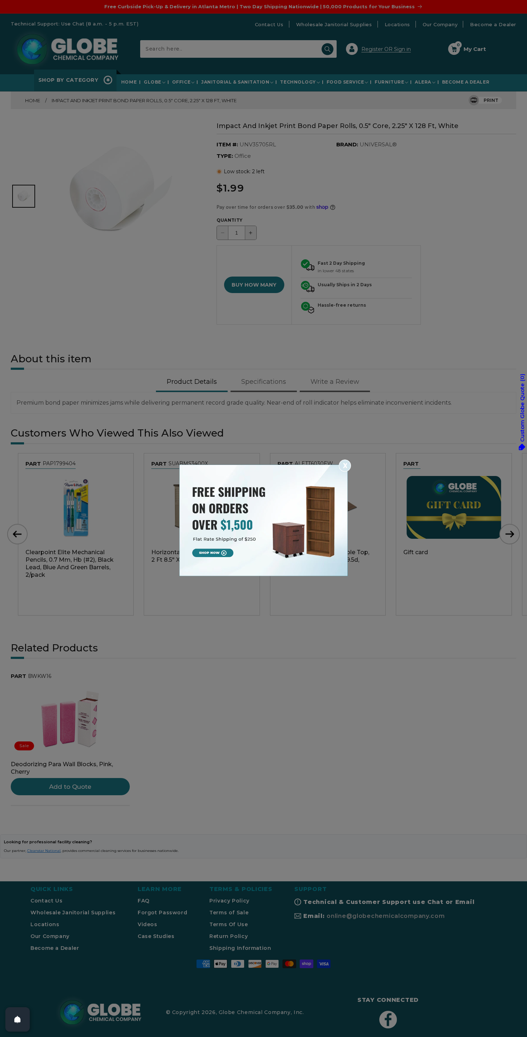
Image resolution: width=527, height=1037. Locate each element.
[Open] (17, 1019)
